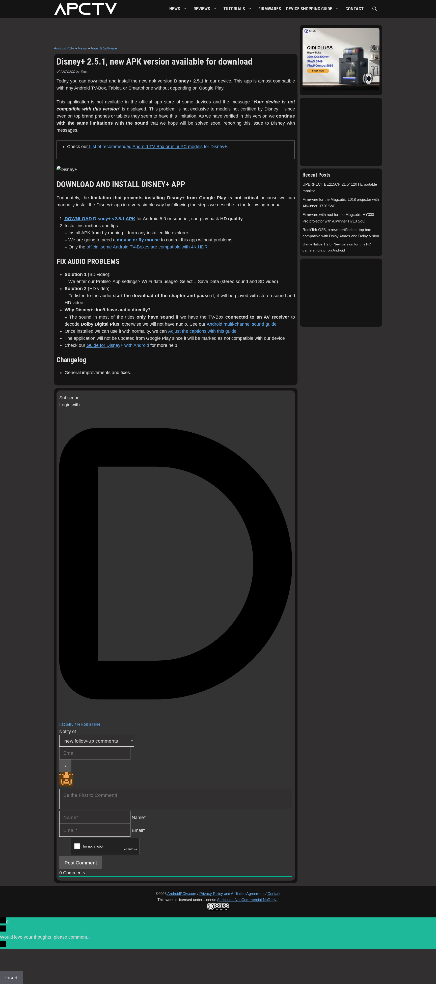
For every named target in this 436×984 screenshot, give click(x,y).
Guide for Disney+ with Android (118, 345)
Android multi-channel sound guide (242, 324)
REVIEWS (202, 8)
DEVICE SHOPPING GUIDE (309, 8)
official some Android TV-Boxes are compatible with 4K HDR (148, 246)
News (82, 48)
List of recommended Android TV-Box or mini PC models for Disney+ (157, 146)
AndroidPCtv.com (181, 893)
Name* (139, 817)
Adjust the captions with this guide (202, 331)
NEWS (174, 8)
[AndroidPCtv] (85, 9)
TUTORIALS (234, 8)
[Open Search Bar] (374, 9)
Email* (138, 830)
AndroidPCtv (64, 48)
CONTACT (354, 8)
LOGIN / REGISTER (79, 724)
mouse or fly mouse (138, 239)
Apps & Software (104, 48)
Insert (11, 977)
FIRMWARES (269, 8)
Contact (273, 893)
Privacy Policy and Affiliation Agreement (231, 893)
